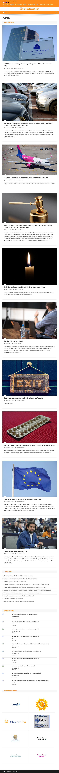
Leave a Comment (19, 68)
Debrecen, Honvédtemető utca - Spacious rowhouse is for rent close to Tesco (30, 680)
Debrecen (17, 4)
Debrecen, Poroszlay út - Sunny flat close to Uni (23, 665)
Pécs (47, 4)
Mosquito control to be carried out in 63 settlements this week (19, 595)
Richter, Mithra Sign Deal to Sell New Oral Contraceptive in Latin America (29, 445)
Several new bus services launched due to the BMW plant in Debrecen (21, 578)
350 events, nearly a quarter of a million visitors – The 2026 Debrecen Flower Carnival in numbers (27, 590)
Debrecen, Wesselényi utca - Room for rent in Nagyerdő (25, 629)
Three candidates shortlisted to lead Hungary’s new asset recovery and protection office (25, 587)
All (3, 4)
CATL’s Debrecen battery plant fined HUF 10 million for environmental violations (23, 593)
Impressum (15, 771)
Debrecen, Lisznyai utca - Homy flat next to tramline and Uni (26, 673)
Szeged (51, 4)
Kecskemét (32, 4)
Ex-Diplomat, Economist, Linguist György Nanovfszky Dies (24, 287)
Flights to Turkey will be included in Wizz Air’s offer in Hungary (26, 178)
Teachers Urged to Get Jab (13, 341)
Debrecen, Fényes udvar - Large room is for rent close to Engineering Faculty (30, 643)
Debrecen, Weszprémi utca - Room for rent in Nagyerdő (25, 621)
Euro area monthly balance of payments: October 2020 (23, 499)
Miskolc (37, 4)
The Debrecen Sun (31, 9)
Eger (21, 4)
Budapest (12, 4)
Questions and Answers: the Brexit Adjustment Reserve (23, 398)
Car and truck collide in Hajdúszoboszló (13, 598)
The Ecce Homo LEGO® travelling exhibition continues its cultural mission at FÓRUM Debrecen (26, 584)
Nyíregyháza (42, 4)
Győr (28, 4)
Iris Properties (9, 611)
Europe (24, 4)
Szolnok (10, 6)
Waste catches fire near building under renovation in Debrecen (19, 601)
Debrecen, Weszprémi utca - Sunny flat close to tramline (25, 658)
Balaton (6, 4)
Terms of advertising (7, 771)
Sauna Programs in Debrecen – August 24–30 (15, 581)
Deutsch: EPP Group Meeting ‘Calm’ (16, 551)
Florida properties (10, 691)
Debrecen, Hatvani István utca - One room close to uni (25, 614)
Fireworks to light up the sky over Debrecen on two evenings (18, 576)
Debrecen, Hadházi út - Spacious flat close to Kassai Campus (26, 651)
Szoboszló (5, 6)
